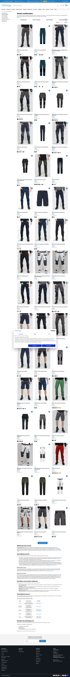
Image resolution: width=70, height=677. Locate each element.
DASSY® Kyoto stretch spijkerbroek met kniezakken (42, 306)
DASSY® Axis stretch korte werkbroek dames (59, 531)
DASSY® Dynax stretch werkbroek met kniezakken (59, 306)
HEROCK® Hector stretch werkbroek (40, 179)
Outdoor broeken (4, 21)
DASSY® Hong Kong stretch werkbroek (23, 306)
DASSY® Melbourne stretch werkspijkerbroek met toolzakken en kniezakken (59, 50)
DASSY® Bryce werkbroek (56, 468)
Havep (59, 550)
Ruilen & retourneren (4, 649)
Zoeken (58, 5)
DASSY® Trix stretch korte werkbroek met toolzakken (23, 403)
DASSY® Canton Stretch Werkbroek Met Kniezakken (25, 244)
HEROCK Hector (38, 606)
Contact (2, 653)
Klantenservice (3, 648)
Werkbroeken (9, 9)
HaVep (35, 242)
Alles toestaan (48, 345)
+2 (59, 311)
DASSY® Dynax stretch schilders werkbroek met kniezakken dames (41, 469)
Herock (18, 80)
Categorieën (38, 648)
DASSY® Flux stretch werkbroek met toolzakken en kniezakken (60, 147)
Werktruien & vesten (19, 9)
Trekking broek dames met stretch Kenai (40, 500)
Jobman (53, 113)
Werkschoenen (30, 9)
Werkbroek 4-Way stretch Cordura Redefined (41, 81)
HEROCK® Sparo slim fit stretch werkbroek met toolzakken (41, 115)
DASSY (18, 48)
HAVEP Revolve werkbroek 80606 (22, 212)
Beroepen (51, 9)
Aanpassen (34, 345)
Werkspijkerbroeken (5, 18)
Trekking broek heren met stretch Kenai (23, 500)
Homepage (3, 11)
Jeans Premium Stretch (55, 179)
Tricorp (35, 48)
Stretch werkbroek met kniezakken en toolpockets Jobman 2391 (59, 115)
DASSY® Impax (38, 613)
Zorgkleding (39, 9)
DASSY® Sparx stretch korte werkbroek (58, 435)
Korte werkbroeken (4, 16)
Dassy (51, 550)
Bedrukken (47, 9)
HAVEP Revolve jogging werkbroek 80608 (58, 244)
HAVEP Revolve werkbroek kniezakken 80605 (41, 244)
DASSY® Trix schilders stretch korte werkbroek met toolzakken (25, 532)
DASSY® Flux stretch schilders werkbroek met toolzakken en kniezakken (42, 276)
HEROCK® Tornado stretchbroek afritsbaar (58, 338)
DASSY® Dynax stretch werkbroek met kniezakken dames (42, 436)
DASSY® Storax (51, 561)
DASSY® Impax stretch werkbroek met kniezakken (24, 114)
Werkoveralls (3, 9)
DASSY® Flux (38, 603)
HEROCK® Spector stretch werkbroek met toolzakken (23, 436)
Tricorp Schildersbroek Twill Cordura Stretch (59, 500)
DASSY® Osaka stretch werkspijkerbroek (58, 212)
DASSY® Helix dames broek (48, 570)
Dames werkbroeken (5, 17)
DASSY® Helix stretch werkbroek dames (58, 371)
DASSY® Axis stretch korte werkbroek (40, 531)
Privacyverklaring (3, 662)
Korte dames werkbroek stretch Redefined (41, 212)
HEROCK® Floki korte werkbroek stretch (40, 371)
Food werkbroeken (4, 20)
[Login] (61, 5)
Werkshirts (24, 9)
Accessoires (35, 9)
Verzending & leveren (4, 651)
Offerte (55, 9)
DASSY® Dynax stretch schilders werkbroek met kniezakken (24, 469)
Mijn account (21, 648)
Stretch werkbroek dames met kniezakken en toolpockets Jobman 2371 (25, 180)
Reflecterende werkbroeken (6, 19)
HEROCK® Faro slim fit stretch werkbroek (23, 81)
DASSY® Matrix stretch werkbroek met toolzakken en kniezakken (60, 82)
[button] (66, 20)
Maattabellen (3, 670)
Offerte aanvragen (4, 665)
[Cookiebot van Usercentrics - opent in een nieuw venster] (51, 331)
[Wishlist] (63, 5)
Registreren (20, 649)
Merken (44, 9)
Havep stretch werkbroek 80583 (22, 371)
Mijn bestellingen (21, 651)
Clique (18, 498)
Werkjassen (13, 9)
